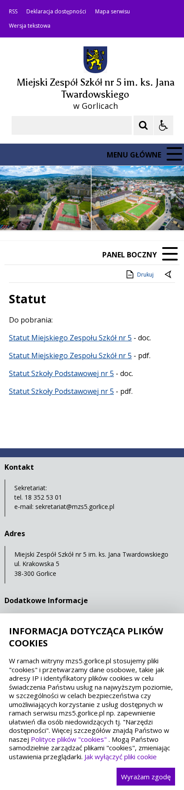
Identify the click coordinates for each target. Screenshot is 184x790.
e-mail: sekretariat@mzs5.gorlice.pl (64, 506)
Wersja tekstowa (29, 26)
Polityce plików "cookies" (69, 739)
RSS (13, 11)
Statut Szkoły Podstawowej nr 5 (61, 373)
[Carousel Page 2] (95, 213)
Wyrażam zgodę (146, 776)
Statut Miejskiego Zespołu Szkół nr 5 (70, 338)
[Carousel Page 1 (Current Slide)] (87, 213)
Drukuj (145, 274)
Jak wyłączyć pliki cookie (120, 756)
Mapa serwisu (112, 11)
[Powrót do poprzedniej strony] (169, 274)
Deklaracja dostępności (56, 11)
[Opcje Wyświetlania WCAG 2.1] (163, 125)
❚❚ (18, 212)
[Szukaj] (143, 125)
